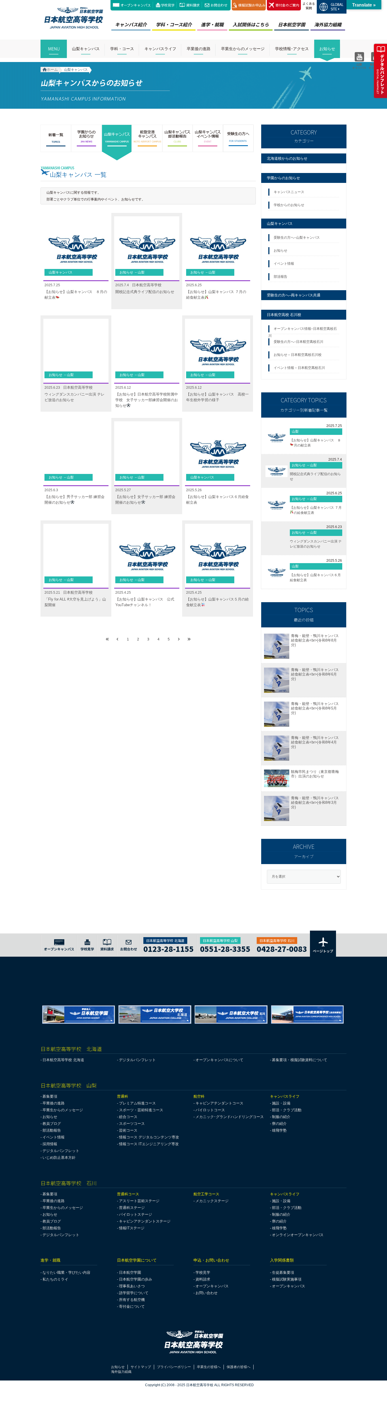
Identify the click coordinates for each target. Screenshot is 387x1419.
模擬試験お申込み (251, 5)
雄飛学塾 (279, 1130)
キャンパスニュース (289, 192)
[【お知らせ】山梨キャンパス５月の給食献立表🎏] (217, 556)
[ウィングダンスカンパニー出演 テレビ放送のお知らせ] (76, 351)
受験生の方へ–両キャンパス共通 (293, 295)
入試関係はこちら (251, 24)
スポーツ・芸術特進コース (141, 1110)
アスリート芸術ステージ (139, 1201)
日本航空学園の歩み (135, 1279)
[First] (107, 639)
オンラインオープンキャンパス (298, 1235)
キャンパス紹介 (131, 24)
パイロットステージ (135, 1214)
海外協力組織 (327, 24)
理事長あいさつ (132, 1286)
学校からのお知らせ (289, 205)
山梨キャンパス (86, 49)
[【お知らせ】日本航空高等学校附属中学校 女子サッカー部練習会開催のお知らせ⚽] (146, 351)
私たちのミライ (55, 1279)
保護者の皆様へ (238, 1367)
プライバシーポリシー (174, 1367)
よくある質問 (309, 5)
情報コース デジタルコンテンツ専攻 (149, 1137)
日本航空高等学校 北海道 (63, 1060)
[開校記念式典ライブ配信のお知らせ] (146, 248)
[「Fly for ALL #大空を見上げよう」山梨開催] (76, 556)
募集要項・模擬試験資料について (299, 1060)
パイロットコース (210, 1110)
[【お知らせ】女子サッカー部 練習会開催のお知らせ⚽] (146, 453)
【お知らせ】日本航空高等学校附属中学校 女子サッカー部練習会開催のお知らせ (146, 400)
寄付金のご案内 (287, 5)
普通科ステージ (132, 1208)
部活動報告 (51, 1130)
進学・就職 (212, 24)
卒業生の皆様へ (209, 1367)
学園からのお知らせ (283, 178)
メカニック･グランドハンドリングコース (229, 1117)
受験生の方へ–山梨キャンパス (297, 238)
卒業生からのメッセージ (243, 49)
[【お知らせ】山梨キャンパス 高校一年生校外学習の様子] (217, 351)
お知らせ (327, 49)
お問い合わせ (206, 1293)
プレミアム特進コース (137, 1103)
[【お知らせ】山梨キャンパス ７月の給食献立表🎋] (217, 248)
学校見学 (168, 5)
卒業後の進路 (198, 49)
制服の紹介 (281, 1117)
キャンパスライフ (160, 49)
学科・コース (122, 49)
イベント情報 (285, 264)
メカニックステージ (212, 1201)
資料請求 (193, 5)
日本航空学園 (291, 24)
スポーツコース (132, 1123)
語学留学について (133, 1293)
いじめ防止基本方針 (59, 1157)
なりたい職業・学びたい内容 (66, 1272)
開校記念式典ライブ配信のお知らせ (144, 292)
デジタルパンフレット (137, 1060)
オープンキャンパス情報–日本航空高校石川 (302, 330)
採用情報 (49, 1144)
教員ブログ (51, 1123)
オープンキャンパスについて (219, 1060)
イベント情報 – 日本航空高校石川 (299, 368)
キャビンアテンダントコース (219, 1103)
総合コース (128, 1117)
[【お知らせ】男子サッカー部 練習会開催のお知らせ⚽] (76, 453)
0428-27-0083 (282, 948)
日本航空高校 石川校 (284, 315)
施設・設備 (281, 1103)
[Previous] (117, 639)
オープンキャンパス (135, 5)
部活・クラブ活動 (286, 1110)
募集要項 (49, 1096)
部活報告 (281, 277)
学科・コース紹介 (174, 24)
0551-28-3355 (225, 948)
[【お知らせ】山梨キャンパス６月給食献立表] (217, 453)
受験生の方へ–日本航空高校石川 (298, 342)
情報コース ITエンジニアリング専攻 (149, 1144)
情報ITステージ (131, 1228)
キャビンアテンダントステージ (145, 1221)
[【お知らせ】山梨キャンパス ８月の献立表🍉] (76, 248)
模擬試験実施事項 (286, 1279)
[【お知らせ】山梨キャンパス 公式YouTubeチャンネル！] (146, 556)
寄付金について (132, 1306)
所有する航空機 (132, 1300)
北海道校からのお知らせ (287, 158)
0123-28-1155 (168, 948)
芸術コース (128, 1130)
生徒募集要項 (283, 1272)
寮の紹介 (279, 1123)
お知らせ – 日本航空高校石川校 (298, 355)
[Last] (189, 639)
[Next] (179, 639)
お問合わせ (218, 5)
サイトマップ (141, 1367)
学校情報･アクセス (292, 49)
